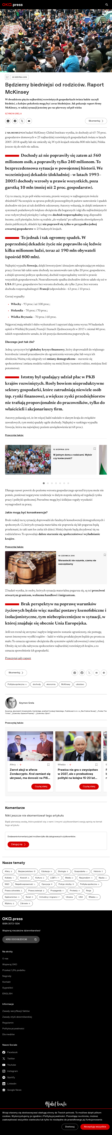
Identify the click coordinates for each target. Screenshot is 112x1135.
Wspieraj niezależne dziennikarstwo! (21, 930)
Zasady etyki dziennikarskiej (17, 1017)
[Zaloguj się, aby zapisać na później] (48, 764)
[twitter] (89, 673)
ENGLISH (7, 993)
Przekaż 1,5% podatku (13, 970)
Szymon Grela (26, 703)
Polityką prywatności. (54, 1116)
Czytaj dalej (41, 786)
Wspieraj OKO (9, 964)
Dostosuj (70, 1126)
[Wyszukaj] (107, 5)
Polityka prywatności (13, 1028)
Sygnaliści (7, 987)
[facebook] (82, 673)
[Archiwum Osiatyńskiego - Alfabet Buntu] (56, 1104)
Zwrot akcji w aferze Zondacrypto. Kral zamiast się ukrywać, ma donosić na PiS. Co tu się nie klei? (30, 774)
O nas (5, 958)
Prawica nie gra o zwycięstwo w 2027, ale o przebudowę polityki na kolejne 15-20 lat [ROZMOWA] (78, 774)
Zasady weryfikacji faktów (16, 1011)
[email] (96, 673)
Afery (13, 764)
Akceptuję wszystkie (95, 1126)
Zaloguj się (16, 844)
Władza (61, 764)
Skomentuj (94, 120)
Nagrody (6, 976)
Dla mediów (8, 1034)
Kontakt (6, 982)
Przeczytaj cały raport (18, 658)
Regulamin (8, 1022)
